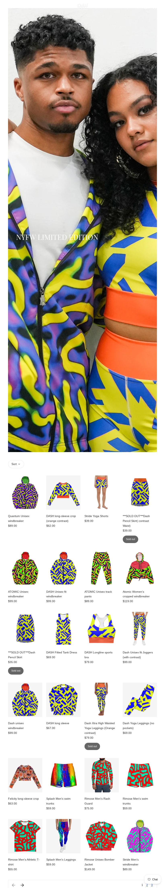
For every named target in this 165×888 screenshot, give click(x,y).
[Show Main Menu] (10, 6)
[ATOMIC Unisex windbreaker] (25, 568)
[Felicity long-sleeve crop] (25, 775)
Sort (14, 464)
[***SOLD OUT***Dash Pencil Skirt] (25, 629)
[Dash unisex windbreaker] (25, 700)
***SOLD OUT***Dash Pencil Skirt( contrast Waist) (136, 520)
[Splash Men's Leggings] (63, 836)
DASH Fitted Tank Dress (61, 652)
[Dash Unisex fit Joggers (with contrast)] (140, 629)
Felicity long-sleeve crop (23, 798)
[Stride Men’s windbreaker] (140, 836)
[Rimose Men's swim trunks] (140, 775)
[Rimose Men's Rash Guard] (102, 775)
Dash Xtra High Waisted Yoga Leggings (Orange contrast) (100, 728)
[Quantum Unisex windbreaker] (25, 492)
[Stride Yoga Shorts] (102, 492)
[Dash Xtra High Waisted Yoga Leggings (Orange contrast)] (102, 700)
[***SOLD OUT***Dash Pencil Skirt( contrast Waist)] (140, 492)
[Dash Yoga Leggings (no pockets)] (140, 700)
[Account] (145, 6)
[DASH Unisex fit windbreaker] (63, 568)
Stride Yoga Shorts (96, 516)
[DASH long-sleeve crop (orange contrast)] (63, 492)
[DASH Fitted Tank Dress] (63, 629)
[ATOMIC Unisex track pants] (102, 568)
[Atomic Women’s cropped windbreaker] (140, 568)
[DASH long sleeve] (63, 700)
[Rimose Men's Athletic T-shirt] (25, 836)
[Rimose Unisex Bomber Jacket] (102, 836)
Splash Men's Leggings (61, 859)
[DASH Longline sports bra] (102, 629)
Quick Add (25, 504)
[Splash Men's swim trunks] (63, 775)
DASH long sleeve (57, 723)
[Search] (136, 6)
